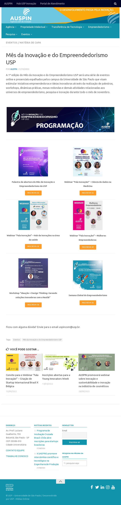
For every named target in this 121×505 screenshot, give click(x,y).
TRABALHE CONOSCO (17, 456)
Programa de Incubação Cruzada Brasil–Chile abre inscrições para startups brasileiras (46, 437)
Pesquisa (10, 34)
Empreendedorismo (98, 27)
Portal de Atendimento (52, 3)
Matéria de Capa (30, 42)
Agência (10, 27)
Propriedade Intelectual (33, 27)
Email (64, 430)
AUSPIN (8, 3)
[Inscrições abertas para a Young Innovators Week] (60, 362)
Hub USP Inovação (26, 3)
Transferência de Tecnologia (66, 27)
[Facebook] (92, 487)
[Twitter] (97, 487)
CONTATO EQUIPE (15, 450)
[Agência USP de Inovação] (20, 15)
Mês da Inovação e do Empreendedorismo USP (42, 340)
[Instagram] (108, 487)
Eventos (25, 34)
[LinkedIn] (102, 487)
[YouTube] (113, 487)
